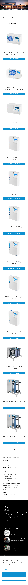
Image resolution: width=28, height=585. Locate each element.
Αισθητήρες (6, 460)
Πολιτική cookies (8, 523)
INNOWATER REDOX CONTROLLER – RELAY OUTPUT (14, 123)
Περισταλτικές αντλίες (10, 487)
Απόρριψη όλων (14, 582)
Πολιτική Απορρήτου (10, 569)
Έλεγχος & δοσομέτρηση (11, 478)
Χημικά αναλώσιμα (9, 494)
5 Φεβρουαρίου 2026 (16, 550)
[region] (14, 570)
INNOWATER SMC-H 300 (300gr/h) (14, 436)
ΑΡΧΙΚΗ (5, 9)
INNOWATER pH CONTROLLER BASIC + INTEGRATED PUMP (14, 53)
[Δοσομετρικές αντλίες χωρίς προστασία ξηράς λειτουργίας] (7, 548)
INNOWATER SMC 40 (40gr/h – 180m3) (14, 298)
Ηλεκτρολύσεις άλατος (10, 469)
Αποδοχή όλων (14, 574)
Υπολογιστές (7, 489)
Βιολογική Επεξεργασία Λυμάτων (19, 532)
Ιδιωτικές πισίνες (9, 481)
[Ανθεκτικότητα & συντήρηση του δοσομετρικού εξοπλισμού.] (7, 540)
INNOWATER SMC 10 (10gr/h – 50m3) (14, 158)
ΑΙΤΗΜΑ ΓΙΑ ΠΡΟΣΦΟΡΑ (14, 58)
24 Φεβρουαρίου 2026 (16, 543)
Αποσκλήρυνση (7, 465)
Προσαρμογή (14, 578)
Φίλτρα (5, 492)
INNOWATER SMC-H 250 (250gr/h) (14, 401)
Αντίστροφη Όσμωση (9, 462)
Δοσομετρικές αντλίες (10, 467)
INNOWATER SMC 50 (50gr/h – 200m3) (14, 333)
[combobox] (16, 23)
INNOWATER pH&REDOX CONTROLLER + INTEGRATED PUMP (14, 88)
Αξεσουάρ (7, 472)
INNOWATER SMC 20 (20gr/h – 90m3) (14, 228)
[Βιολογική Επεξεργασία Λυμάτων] (7, 533)
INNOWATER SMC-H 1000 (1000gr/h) (14, 367)
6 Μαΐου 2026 (14, 534)
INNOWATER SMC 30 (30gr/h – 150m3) (14, 263)
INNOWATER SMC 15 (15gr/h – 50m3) (14, 193)
